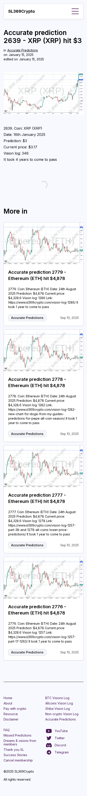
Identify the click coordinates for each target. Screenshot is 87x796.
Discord (60, 745)
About (8, 703)
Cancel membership (18, 760)
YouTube (61, 731)
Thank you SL (14, 749)
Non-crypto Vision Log (62, 714)
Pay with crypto (15, 708)
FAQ (7, 730)
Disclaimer (11, 719)
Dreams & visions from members (20, 742)
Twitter (60, 738)
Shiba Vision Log (57, 708)
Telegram (62, 752)
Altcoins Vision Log (59, 703)
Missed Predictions (17, 735)
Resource (11, 714)
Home (8, 698)
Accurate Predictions (22, 50)
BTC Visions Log (57, 698)
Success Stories (15, 755)
